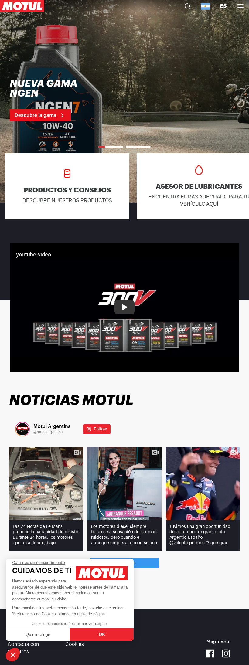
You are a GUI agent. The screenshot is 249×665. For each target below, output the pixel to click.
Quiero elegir (38, 634)
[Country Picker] (205, 6)
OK (102, 634)
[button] (12, 654)
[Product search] (188, 6)
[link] (49, 100)
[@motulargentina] (22, 429)
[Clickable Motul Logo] (22, 6)
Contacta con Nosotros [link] (23, 648)
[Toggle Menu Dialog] (240, 6)
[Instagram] (226, 653)
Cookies (74, 644)
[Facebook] (210, 653)
